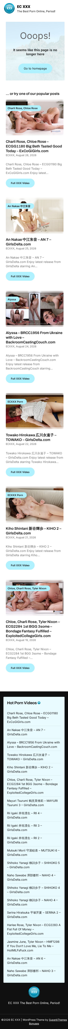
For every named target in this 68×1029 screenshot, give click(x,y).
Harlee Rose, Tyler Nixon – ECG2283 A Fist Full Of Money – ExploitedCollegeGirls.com (34, 929)
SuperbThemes (58, 1019)
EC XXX (23, 7)
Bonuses (34, 1023)
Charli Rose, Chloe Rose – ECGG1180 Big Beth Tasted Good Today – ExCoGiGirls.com (34, 146)
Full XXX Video (20, 183)
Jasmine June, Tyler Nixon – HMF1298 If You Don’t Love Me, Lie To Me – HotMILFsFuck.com (33, 946)
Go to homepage (35, 68)
